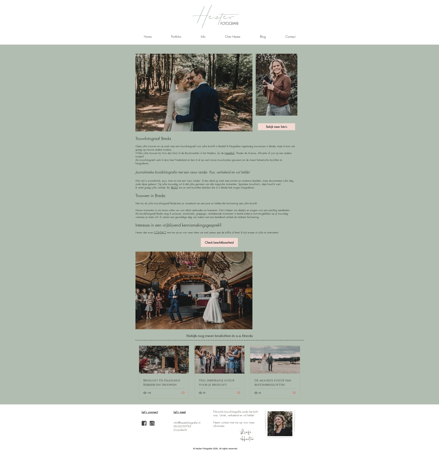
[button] (203, 36)
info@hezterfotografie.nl (187, 422)
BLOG (174, 187)
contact (225, 422)
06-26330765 (182, 426)
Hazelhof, (230, 153)
